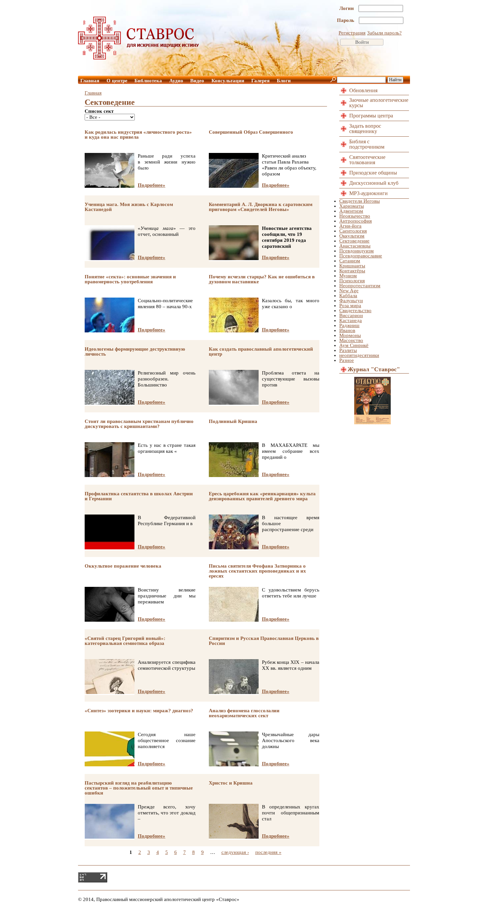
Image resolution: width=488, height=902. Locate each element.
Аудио (176, 80)
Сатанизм (349, 260)
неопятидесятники (359, 355)
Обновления (363, 90)
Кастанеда (350, 320)
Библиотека (148, 80)
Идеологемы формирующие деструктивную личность (135, 351)
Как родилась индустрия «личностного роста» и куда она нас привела (138, 134)
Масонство (351, 340)
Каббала (348, 295)
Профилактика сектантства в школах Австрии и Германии (139, 496)
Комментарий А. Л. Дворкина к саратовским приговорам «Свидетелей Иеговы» (260, 207)
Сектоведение (354, 240)
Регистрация (352, 32)
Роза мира (350, 305)
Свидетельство (355, 310)
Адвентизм (351, 211)
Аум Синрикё (353, 345)
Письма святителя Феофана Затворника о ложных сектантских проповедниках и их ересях (257, 571)
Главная (89, 80)
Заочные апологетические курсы (378, 102)
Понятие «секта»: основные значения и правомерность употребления (130, 279)
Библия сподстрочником (366, 144)
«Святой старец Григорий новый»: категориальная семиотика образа (125, 641)
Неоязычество (354, 216)
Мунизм (348, 275)
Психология (352, 280)
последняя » (268, 852)
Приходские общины (373, 172)
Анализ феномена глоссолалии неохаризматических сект (244, 713)
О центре (117, 80)
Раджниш (349, 325)
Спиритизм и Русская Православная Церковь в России (264, 641)
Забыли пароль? (384, 32)
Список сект (99, 111)
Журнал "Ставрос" (374, 369)
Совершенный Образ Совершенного (251, 132)
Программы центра (371, 115)
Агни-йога (350, 226)
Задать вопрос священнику (365, 128)
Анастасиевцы (354, 245)
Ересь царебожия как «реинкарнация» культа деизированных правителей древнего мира (262, 496)
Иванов (347, 330)
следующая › (235, 852)
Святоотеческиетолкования (367, 159)
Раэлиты (348, 350)
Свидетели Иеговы (359, 201)
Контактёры (352, 270)
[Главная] (139, 57)
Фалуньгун (351, 300)
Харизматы (351, 206)
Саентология (353, 231)
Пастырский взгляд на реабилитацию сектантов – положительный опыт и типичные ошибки (139, 788)
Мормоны (350, 335)
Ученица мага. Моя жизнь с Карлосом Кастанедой (129, 207)
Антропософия (355, 221)
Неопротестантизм (359, 285)
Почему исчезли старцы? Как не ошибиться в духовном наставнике (262, 279)
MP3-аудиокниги (368, 193)
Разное (346, 360)
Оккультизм (352, 236)
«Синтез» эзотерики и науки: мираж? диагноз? (139, 710)
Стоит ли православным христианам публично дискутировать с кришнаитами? (139, 424)
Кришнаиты (352, 265)
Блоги (284, 80)
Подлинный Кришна (233, 421)
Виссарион (351, 315)
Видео (197, 80)
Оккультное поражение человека (123, 566)
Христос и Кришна (231, 783)
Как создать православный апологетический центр (261, 351)
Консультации (227, 80)
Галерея (260, 80)
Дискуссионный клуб (373, 183)
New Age (349, 290)
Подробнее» (151, 185)
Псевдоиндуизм (356, 250)
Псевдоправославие (360, 255)
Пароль (346, 20)
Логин (347, 8)
